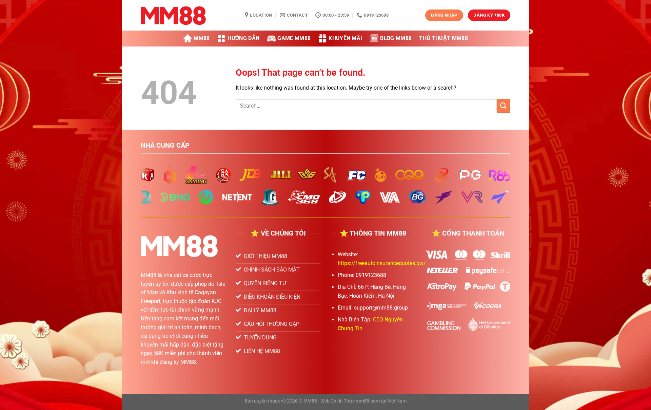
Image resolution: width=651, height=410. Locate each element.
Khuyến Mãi (345, 38)
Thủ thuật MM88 (443, 38)
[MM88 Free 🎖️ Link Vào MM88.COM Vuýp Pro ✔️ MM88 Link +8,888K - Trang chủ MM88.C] (188, 15)
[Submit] (503, 105)
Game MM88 (294, 38)
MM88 (202, 38)
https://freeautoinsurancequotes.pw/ (382, 263)
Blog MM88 (396, 38)
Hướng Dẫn (243, 38)
